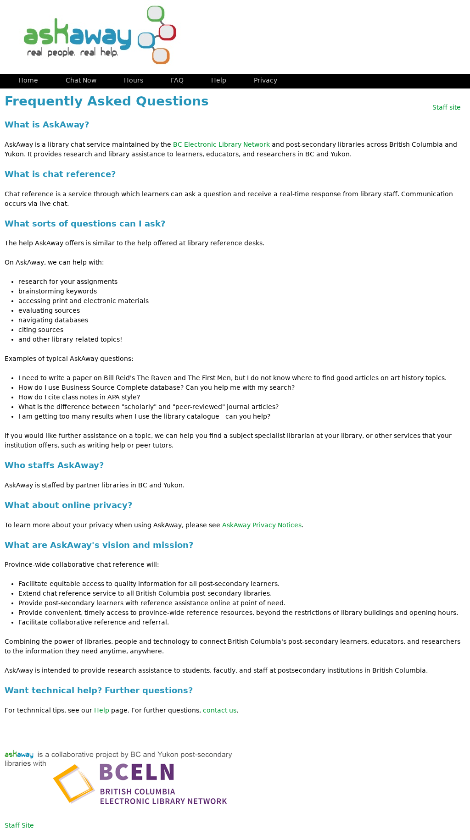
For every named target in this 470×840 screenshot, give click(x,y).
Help (101, 710)
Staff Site (19, 825)
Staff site (446, 107)
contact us (219, 710)
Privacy (265, 80)
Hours (133, 80)
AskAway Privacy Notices (262, 525)
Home (28, 80)
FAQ (177, 80)
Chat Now (81, 80)
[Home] (96, 37)
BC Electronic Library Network (221, 144)
